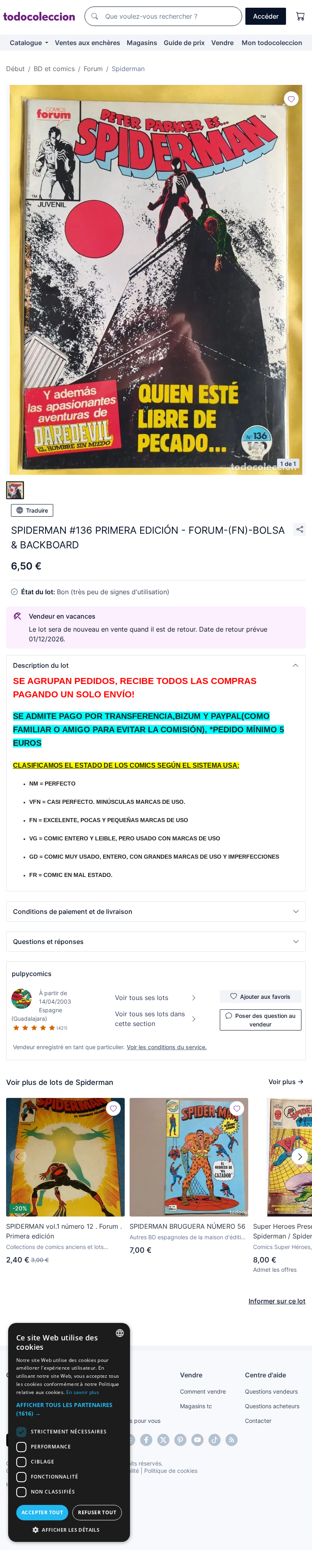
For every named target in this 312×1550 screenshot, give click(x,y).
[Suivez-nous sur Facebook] (146, 1440)
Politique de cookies (170, 1470)
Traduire (37, 510)
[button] (156, 665)
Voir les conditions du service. (167, 1046)
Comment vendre (203, 1391)
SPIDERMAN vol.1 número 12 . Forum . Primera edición (64, 1231)
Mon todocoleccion (272, 43)
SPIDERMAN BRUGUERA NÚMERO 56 (187, 1226)
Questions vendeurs (271, 1391)
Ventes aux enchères (87, 43)
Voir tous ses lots (141, 998)
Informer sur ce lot (277, 1301)
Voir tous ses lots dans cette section (150, 1019)
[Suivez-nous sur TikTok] (214, 1440)
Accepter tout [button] (42, 1512)
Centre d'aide (265, 1375)
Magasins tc (196, 1406)
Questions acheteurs (272, 1406)
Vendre (222, 43)
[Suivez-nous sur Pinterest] (180, 1440)
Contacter (258, 1420)
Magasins (142, 43)
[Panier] (301, 16)
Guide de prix (184, 43)
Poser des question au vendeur (265, 1020)
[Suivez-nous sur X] (163, 1440)
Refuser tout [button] (97, 1512)
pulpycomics (32, 974)
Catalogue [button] (26, 43)
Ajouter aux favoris (265, 996)
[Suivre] (291, 98)
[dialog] (69, 1432)
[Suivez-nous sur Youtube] (197, 1440)
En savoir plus (82, 1392)
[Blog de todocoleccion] (231, 1440)
